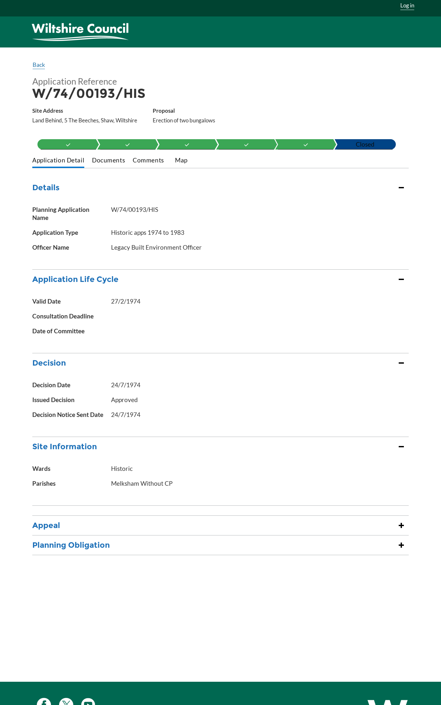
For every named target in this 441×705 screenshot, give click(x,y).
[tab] (58, 160)
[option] (68, 144)
